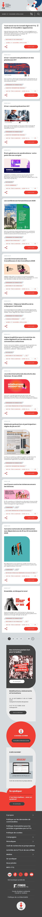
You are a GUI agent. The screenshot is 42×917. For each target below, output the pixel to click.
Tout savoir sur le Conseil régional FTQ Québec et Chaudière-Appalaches (20, 27)
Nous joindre (11, 863)
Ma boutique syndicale (16, 880)
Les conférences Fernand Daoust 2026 (20, 201)
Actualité (9, 182)
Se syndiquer (11, 859)
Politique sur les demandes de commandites (18, 820)
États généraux (11, 185)
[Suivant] (32, 638)
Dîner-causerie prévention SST (17, 106)
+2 (26, 355)
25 (29, 639)
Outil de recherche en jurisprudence (20, 846)
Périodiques (11, 841)
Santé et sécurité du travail (15, 88)
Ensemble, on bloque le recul (15, 591)
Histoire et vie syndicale (14, 39)
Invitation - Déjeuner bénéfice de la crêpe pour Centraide (18, 305)
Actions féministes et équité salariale (18, 406)
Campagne (9, 507)
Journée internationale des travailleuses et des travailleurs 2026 (19, 260)
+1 (23, 240)
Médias (9, 854)
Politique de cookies (14, 833)
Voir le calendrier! (18, 712)
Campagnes (11, 837)
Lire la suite (31, 46)
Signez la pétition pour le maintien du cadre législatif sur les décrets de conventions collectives (19, 339)
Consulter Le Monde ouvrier (21, 740)
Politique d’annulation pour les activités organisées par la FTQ (18, 827)
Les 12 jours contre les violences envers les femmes (20, 485)
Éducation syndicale (12, 240)
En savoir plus (17, 681)
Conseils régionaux (12, 319)
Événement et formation (14, 85)
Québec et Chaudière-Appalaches (16, 42)
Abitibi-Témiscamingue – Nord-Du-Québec (19, 91)
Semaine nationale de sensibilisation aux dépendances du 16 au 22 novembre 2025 (20, 531)
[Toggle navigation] (31, 14)
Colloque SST (13, 707)
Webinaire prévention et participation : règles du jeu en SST (20, 425)
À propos (10, 815)
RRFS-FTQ (10, 867)
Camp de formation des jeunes (18, 702)
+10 (35, 91)
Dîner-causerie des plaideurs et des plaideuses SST (19, 59)
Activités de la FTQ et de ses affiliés (20, 850)
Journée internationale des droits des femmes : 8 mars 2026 (20, 375)
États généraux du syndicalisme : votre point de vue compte (20, 154)
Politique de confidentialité (18, 897)
